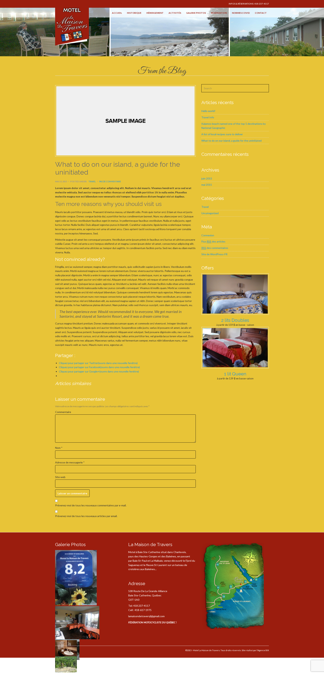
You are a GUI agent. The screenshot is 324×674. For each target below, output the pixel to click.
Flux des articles (213, 241)
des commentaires (214, 247)
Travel (92, 181)
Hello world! (208, 111)
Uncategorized (210, 213)
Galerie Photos (196, 12)
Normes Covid (241, 12)
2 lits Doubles (235, 320)
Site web (60, 477)
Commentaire (63, 412)
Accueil (117, 12)
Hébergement (155, 12)
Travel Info (207, 117)
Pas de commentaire (110, 181)
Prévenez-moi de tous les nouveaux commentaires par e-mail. (90, 505)
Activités (175, 12)
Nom (58, 447)
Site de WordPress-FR (214, 254)
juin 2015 (206, 178)
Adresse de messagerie (70, 462)
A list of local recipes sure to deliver (222, 134)
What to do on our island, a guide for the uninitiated (231, 140)
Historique (134, 12)
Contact (261, 12)
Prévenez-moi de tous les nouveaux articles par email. (86, 516)
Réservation (219, 12)
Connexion (207, 235)
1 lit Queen (235, 374)
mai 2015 (206, 184)
